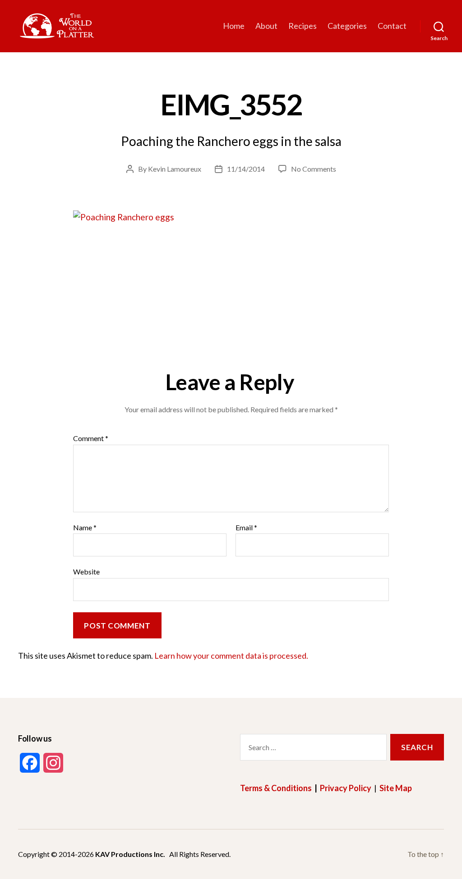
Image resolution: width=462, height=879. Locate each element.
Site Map (395, 788)
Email (246, 528)
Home (234, 26)
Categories (347, 26)
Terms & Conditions (276, 788)
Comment (90, 438)
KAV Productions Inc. (130, 854)
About (266, 26)
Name (85, 528)
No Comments (313, 168)
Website (86, 571)
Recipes (302, 26)
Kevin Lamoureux (174, 168)
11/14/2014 (246, 168)
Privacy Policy (345, 788)
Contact (392, 26)
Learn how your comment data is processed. (231, 655)
